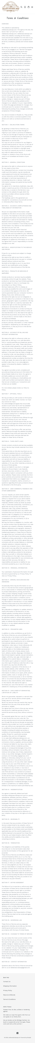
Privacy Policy (7, 990)
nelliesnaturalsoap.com (14, 1037)
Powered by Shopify (26, 1037)
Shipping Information (10, 986)
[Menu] (32, 7)
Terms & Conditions (9, 999)
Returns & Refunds (9, 995)
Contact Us (6, 981)
